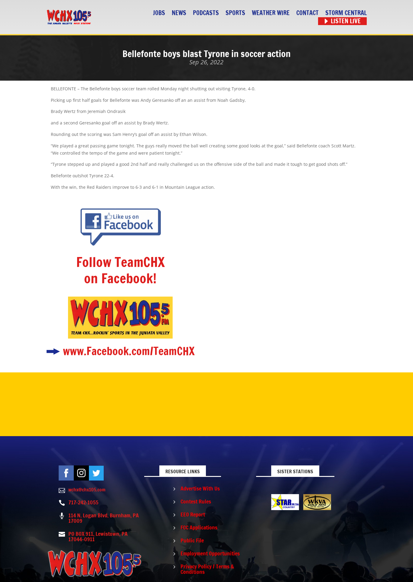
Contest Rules (195, 501)
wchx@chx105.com (87, 489)
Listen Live (346, 21)
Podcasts (206, 13)
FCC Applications (198, 527)
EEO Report (192, 514)
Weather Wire (271, 13)
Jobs (159, 13)
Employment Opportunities (210, 553)
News (179, 13)
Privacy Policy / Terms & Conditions (207, 569)
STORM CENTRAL (346, 13)
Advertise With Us (200, 488)
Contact (307, 13)
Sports (235, 13)
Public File (192, 540)
